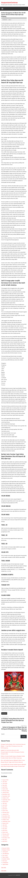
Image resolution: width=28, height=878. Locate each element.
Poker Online (5, 857)
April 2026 (4, 787)
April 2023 (4, 841)
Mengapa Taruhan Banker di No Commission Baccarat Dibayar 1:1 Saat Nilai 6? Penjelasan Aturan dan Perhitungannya (13, 746)
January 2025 (5, 814)
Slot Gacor (4, 713)
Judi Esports (5, 851)
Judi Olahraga (5, 853)
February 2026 (5, 790)
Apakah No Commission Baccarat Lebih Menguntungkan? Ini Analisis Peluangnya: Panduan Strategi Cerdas (12, 752)
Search (2, 734)
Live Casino (5, 855)
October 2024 (5, 819)
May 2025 (4, 807)
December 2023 (6, 837)
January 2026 (5, 792)
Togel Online (5, 864)
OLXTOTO (18, 875)
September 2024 (6, 821)
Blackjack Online (6, 849)
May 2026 (4, 785)
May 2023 (4, 839)
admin (9, 19)
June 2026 (4, 783)
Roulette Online (6, 859)
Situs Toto (3, 867)
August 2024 (5, 823)
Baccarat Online (6, 848)
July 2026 (4, 781)
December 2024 (6, 816)
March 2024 (5, 832)
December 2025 (6, 794)
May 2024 (4, 828)
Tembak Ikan (5, 862)
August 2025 (5, 801)
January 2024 (5, 835)
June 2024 (4, 826)
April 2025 (4, 808)
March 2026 (5, 788)
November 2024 (6, 817)
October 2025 (5, 797)
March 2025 (5, 810)
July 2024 (4, 825)
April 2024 (4, 830)
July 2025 (4, 803)
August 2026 (5, 779)
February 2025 (5, 812)
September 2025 (6, 799)
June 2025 (4, 805)
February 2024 (5, 834)
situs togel (3, 870)
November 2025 (6, 796)
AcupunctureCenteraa (9, 2)
